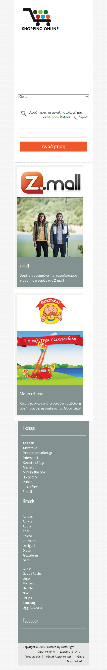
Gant (26, 560)
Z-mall (24, 265)
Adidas (28, 516)
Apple (27, 526)
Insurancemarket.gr (37, 453)
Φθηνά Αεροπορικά (58, 656)
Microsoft (30, 583)
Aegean (28, 443)
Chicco (27, 536)
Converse (29, 541)
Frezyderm (30, 555)
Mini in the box (34, 472)
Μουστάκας (31, 393)
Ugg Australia (32, 608)
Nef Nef (28, 588)
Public (27, 482)
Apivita (27, 521)
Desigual (29, 546)
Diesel (27, 550)
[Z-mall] (50, 255)
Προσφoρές (33, 656)
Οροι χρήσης (46, 651)
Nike (26, 593)
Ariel (26, 531)
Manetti (28, 467)
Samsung (29, 603)
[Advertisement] (53, 66)
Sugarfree (30, 487)
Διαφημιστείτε (70, 651)
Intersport (30, 458)
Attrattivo (30, 448)
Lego (26, 578)
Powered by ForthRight (60, 647)
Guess (27, 569)
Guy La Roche (32, 573)
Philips (27, 598)
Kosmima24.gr (34, 462)
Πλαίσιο (30, 477)
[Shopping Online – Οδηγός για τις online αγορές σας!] (39, 31)
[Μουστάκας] (50, 382)
